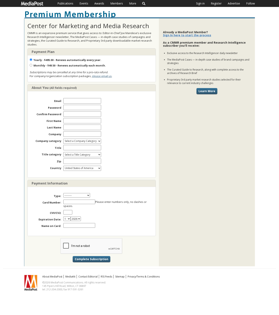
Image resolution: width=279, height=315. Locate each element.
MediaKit (70, 276)
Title (58, 148)
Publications (65, 3)
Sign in (200, 3)
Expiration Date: (50, 219)
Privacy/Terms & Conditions (144, 276)
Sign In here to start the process (187, 35)
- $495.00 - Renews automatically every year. (67, 60)
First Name (54, 121)
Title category (51, 154)
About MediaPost (52, 276)
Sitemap (120, 276)
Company (55, 134)
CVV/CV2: (55, 213)
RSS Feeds (106, 276)
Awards (99, 3)
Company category (48, 141)
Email (57, 101)
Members (116, 3)
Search (143, 3)
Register (216, 3)
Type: (57, 196)
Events (83, 3)
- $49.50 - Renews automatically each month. (69, 65)
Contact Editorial (88, 276)
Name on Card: (51, 226)
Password (54, 107)
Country (55, 168)
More (132, 3)
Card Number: (51, 202)
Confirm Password (49, 114)
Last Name (54, 127)
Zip (59, 161)
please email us (102, 76)
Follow (250, 3)
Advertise (234, 3)
